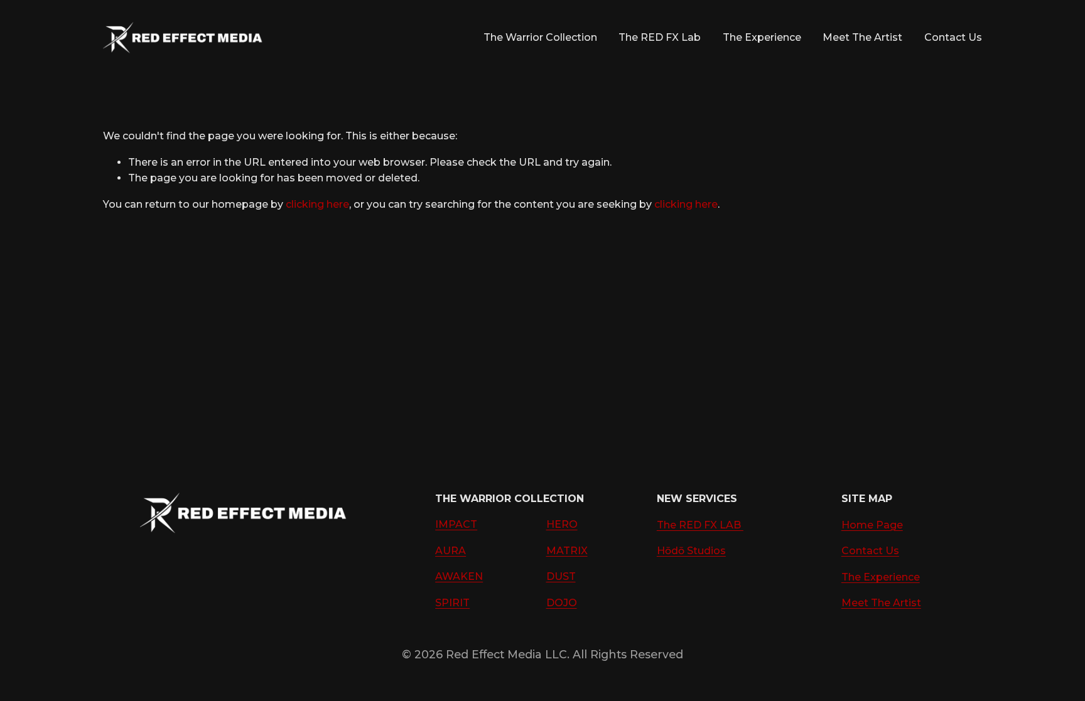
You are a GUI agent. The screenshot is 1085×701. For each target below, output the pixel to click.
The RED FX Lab (659, 37)
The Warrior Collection (540, 37)
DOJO (561, 603)
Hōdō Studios (691, 551)
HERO (562, 524)
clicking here (317, 204)
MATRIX (567, 551)
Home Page (872, 525)
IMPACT (456, 524)
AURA (450, 551)
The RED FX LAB (700, 525)
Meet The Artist (862, 37)
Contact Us (953, 37)
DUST (561, 576)
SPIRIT (452, 603)
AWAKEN (459, 576)
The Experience (762, 37)
